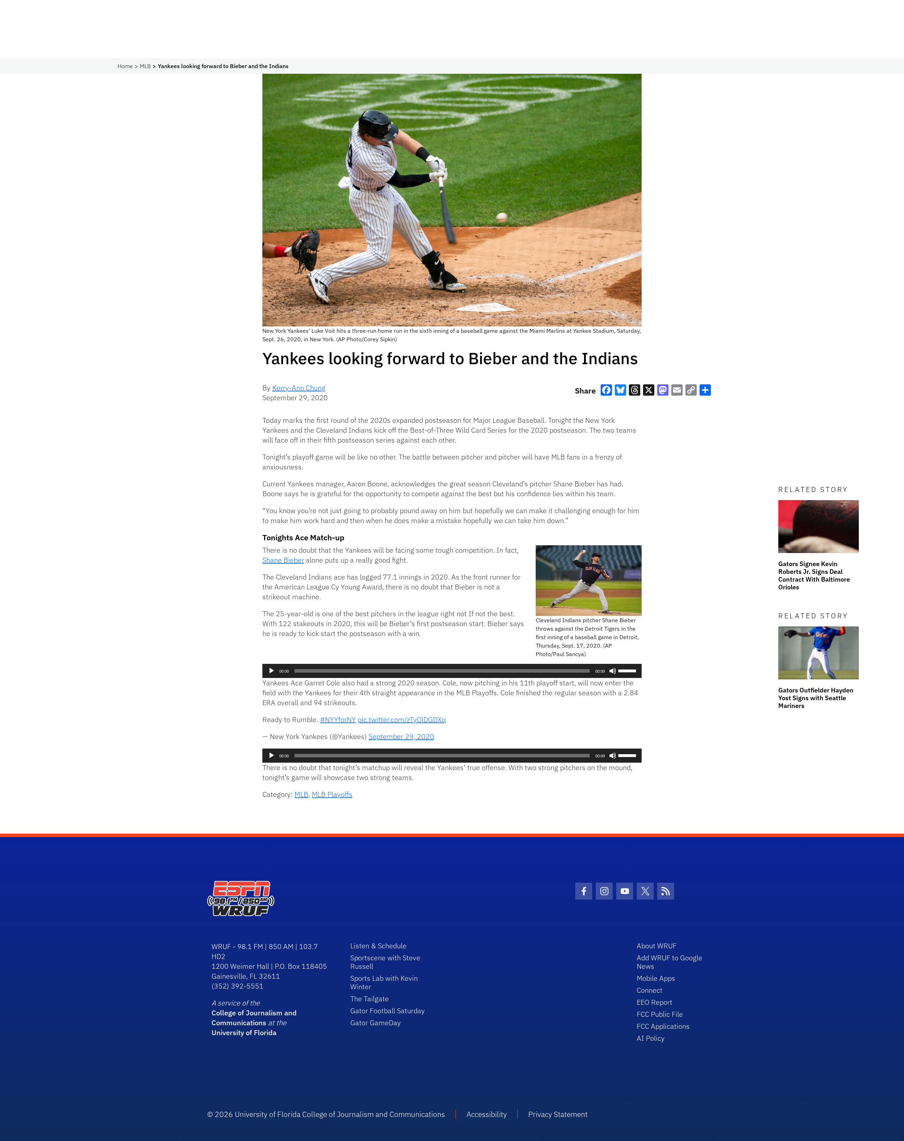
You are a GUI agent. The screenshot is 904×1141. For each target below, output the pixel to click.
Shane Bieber (283, 560)
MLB (145, 66)
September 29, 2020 (401, 736)
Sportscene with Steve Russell (385, 962)
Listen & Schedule (378, 945)
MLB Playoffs (332, 794)
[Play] (271, 670)
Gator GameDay (375, 1022)
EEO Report (654, 1002)
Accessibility (486, 1114)
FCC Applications (663, 1026)
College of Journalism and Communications (254, 1017)
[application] (452, 671)
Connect (649, 990)
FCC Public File (660, 1014)
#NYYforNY (338, 719)
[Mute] (612, 670)
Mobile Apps (656, 978)
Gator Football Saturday (387, 1010)
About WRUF (657, 945)
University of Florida (244, 1032)
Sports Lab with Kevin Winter (384, 982)
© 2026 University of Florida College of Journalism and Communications (326, 1114)
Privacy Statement (558, 1114)
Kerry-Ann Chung (299, 387)
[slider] (628, 670)
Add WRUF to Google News (669, 962)
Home (125, 66)
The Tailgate (369, 998)
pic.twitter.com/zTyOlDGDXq (402, 719)
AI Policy (651, 1038)
